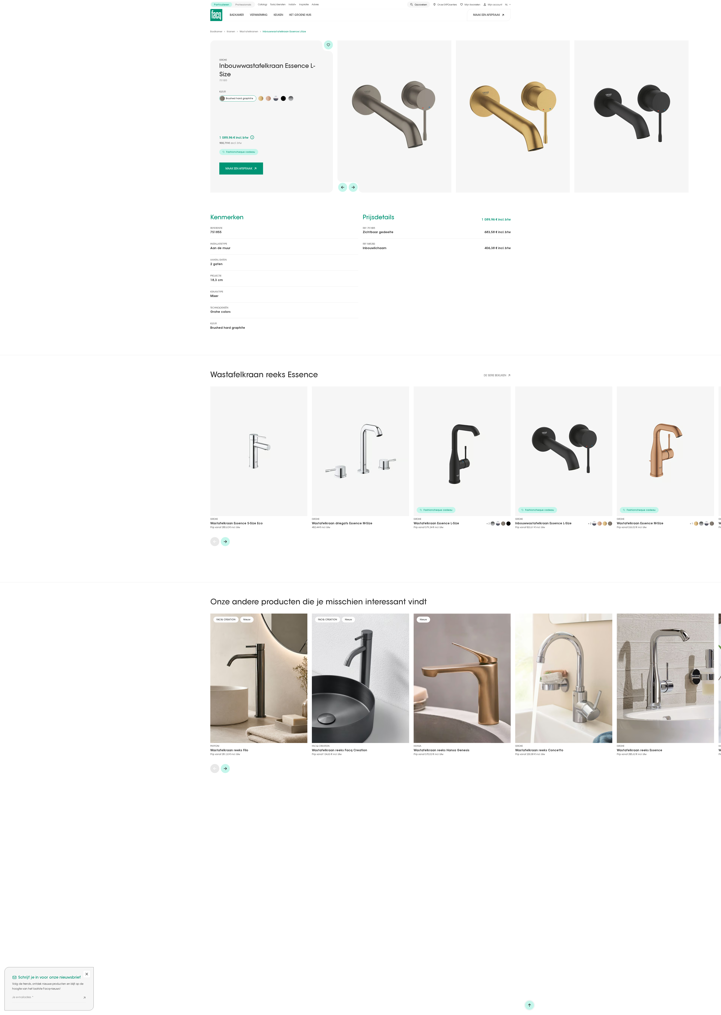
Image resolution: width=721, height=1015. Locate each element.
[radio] (221, 4)
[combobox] (508, 5)
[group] (232, 5)
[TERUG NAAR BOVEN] (529, 1005)
